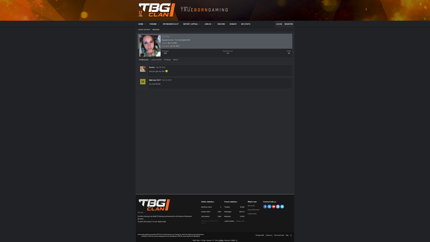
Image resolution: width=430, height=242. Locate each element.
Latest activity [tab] (156, 60)
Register (156, 29)
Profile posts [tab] (143, 60)
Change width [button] (260, 235)
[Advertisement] (215, 97)
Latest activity (144, 29)
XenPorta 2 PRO (146, 236)
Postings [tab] (167, 60)
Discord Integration (159, 236)
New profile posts (253, 210)
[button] (145, 24)
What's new (252, 202)
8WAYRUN (197, 236)
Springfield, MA (184, 40)
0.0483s (221, 240)
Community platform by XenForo (156, 234)
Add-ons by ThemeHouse (196, 234)
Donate (233, 24)
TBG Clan (140, 212)
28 (289, 53)
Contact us (269, 235)
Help (287, 235)
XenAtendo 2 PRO (175, 236)
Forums (153, 24)
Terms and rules (279, 235)
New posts (251, 205)
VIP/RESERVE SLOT (171, 24)
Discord (221, 24)
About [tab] (175, 60)
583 (165, 53)
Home (140, 24)
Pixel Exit (184, 234)
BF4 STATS (245, 24)
